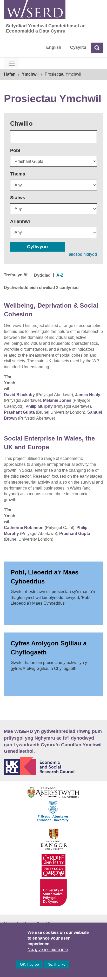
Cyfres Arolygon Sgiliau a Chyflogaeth (48, 647)
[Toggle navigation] (11, 63)
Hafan (10, 74)
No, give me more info (48, 949)
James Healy (87, 395)
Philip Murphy (39, 406)
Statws (17, 197)
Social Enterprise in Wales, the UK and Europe (49, 443)
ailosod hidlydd (83, 254)
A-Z (59, 275)
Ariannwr (20, 221)
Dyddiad (42, 275)
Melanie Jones (57, 400)
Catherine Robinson (24, 527)
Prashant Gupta (19, 412)
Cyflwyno (37, 246)
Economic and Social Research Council (53, 766)
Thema (17, 174)
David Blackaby (19, 395)
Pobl (15, 150)
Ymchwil (30, 74)
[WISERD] (34, 9)
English (53, 47)
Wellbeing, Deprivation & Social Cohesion (51, 310)
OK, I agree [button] (29, 964)
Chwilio (21, 123)
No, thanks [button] (56, 964)
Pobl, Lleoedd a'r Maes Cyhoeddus (44, 576)
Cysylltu (78, 47)
